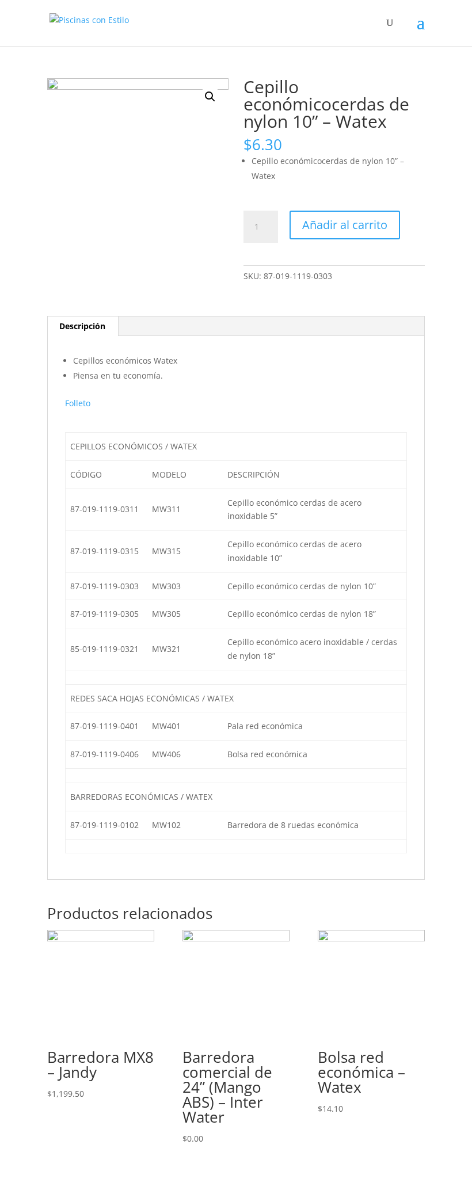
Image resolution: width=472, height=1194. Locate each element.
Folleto (77, 403)
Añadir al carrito (344, 224)
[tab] (83, 326)
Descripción (82, 326)
